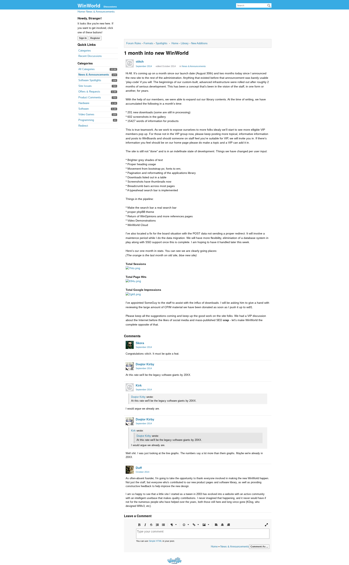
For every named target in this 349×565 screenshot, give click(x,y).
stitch (140, 61)
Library (184, 43)
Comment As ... (259, 546)
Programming (86, 120)
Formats (148, 43)
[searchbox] (253, 5)
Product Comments (89, 97)
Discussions (110, 6)
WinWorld (89, 5)
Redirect (83, 125)
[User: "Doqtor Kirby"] (130, 366)
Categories (84, 50)
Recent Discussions (90, 56)
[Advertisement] (197, 25)
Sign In (83, 38)
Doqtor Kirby (145, 364)
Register (95, 38)
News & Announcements (93, 74)
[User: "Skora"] (130, 345)
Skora (140, 343)
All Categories (86, 69)
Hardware (83, 103)
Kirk (139, 385)
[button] (139, 525)
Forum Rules (134, 43)
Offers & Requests (89, 91)
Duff (139, 467)
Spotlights (161, 43)
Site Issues (85, 85)
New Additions (199, 43)
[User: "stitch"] (130, 63)
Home (175, 43)
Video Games (86, 114)
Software (83, 108)
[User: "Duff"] (130, 470)
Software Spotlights (89, 80)
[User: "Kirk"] (130, 387)
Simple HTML (155, 541)
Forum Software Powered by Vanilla (174, 560)
